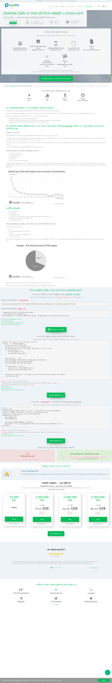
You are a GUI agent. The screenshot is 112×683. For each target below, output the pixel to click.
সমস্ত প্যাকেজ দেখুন (56, 533)
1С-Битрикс (56, 601)
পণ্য (49, 6)
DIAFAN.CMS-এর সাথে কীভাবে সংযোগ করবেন (56, 78)
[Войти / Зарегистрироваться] (99, 6)
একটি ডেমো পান (88, 6)
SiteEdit (21, 601)
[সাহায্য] (95, 6)
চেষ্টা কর (14, 519)
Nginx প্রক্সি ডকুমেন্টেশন (5, 386)
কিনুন (42, 519)
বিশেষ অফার (80, 6)
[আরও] (74, 0)
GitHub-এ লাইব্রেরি (57, 329)
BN (105, 6)
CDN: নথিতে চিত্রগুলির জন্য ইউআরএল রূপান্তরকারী (10, 324)
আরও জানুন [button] (59, 680)
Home (6, 86)
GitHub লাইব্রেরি (72, 294)
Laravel (91, 593)
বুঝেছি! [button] (104, 680)
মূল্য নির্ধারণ (62, 6)
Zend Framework (21, 593)
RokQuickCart (91, 601)
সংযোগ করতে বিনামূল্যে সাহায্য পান (7, 321)
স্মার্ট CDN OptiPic (39, 0)
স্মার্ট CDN (55, 6)
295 (13, 22)
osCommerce (56, 593)
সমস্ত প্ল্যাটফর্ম (56, 604)
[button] (2, 1)
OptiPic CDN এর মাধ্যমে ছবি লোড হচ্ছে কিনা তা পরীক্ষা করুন (12, 322)
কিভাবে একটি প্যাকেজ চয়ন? (14, 523)
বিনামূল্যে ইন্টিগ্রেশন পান (56, 395)
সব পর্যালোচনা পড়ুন (93, 568)
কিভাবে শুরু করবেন (71, 6)
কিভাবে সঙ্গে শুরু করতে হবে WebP (14, 86)
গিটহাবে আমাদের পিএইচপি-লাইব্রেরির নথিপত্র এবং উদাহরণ (11, 319)
